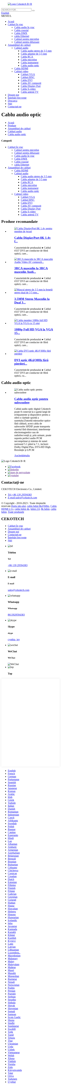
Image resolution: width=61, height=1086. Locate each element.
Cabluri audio (21, 47)
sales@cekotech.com (18, 590)
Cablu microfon (29, 59)
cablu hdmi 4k (22, 509)
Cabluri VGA (28, 74)
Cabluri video (21, 71)
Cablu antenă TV (30, 92)
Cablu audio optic (30, 65)
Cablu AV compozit (31, 83)
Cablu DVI (26, 80)
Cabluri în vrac (15, 24)
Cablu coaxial (21, 30)
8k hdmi (45, 509)
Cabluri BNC (28, 77)
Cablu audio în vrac (24, 27)
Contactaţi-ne (14, 106)
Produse (12, 125)
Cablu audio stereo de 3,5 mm (36, 50)
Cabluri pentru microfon (26, 39)
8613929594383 (16, 614)
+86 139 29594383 (17, 565)
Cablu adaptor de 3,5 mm (34, 53)
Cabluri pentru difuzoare (26, 42)
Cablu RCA (27, 56)
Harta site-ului (18, 506)
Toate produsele (16, 512)
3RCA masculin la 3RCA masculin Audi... (31, 270)
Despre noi (13, 94)
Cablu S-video (28, 89)
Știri (10, 103)
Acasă (11, 21)
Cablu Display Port (31, 86)
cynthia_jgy (14, 639)
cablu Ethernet (21, 36)
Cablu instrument (29, 62)
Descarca (12, 100)
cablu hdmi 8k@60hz (38, 506)
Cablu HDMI (21, 68)
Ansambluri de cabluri (19, 45)
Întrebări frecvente (17, 97)
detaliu (26, 455)
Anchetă (18, 455)
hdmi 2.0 (35, 509)
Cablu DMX (20, 33)
